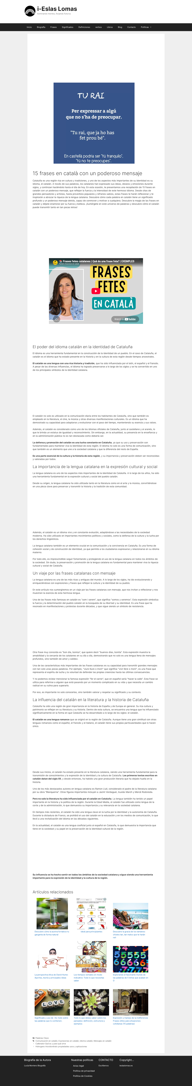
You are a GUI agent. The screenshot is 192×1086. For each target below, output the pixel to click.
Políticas (145, 27)
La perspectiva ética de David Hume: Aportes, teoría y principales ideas (51, 976)
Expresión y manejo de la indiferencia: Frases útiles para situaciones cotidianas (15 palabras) (130, 1021)
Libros (110, 27)
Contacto (131, 27)
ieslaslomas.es (126, 1065)
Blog (120, 27)
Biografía (41, 27)
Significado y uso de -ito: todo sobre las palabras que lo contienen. (51, 1019)
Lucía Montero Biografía (34, 1065)
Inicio (29, 27)
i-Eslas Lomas (57, 8)
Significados (67, 27)
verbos (98, 27)
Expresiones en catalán (69, 1041)
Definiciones (84, 27)
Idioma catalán (86, 1041)
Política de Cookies (82, 1076)
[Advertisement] (96, 61)
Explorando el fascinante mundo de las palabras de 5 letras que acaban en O (130, 977)
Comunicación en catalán (46, 1041)
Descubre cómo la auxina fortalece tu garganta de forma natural (52, 933)
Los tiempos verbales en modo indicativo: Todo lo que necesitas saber (89, 977)
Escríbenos (104, 1065)
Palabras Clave (42, 1038)
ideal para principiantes (91, 931)
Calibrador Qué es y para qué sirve (51, 1043)
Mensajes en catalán (102, 1041)
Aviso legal (78, 1065)
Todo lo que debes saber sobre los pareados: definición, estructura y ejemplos (90, 1021)
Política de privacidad (84, 1071)
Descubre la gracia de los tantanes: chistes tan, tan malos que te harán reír (129, 934)
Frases (53, 27)
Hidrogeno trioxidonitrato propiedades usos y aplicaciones (61, 1046)
